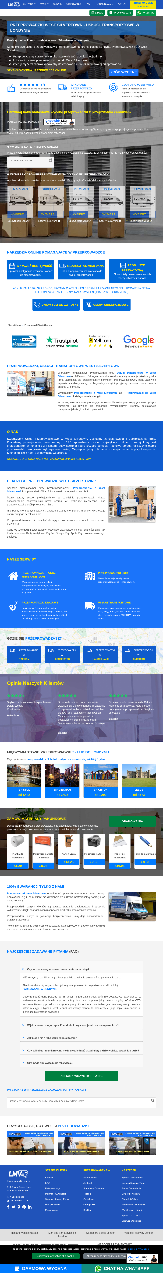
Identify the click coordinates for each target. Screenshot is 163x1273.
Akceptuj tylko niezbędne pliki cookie (107, 1256)
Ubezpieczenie (52, 1204)
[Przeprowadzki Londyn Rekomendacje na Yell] (100, 341)
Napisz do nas (16, 1196)
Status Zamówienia (131, 1188)
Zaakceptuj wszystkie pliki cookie (55, 1256)
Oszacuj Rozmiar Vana (133, 1183)
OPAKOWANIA (132, 821)
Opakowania (73, 3)
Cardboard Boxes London (100, 1232)
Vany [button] (43, 3)
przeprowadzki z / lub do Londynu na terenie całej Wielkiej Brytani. (66, 759)
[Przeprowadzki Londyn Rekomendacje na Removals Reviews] (24, 341)
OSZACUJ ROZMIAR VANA (82, 270)
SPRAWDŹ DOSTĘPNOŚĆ (30, 270)
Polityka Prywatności (55, 1193)
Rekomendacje (104, 3)
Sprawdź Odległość (131, 1221)
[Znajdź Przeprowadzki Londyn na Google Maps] (19, 1207)
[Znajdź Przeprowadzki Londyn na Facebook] (8, 1207)
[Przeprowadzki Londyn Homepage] (14, 4)
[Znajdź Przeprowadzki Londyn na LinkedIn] (30, 1207)
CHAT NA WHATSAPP (127, 1268)
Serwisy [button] (28, 3)
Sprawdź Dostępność (132, 1177)
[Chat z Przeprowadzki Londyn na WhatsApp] (99, 1268)
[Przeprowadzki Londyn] (18, 1173)
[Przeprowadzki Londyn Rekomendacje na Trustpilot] (62, 341)
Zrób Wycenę (123, 72)
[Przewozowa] (81, 1142)
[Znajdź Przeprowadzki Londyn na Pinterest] (24, 1207)
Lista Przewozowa (131, 1193)
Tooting (87, 1193)
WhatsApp (148, 12)
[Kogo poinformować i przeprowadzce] (30, 1142)
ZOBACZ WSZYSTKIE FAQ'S (81, 1076)
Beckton (87, 1210)
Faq (88, 3)
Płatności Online (130, 1199)
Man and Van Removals (24, 1232)
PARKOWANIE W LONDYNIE (39, 989)
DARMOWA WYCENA (44, 1268)
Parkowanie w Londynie (133, 1204)
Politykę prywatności (138, 1249)
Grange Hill (89, 1204)
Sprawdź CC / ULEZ (132, 1215)
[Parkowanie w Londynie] (132, 1142)
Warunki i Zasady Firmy (57, 1199)
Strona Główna (14, 325)
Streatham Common (93, 1188)
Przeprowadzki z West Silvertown (95, 392)
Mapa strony (51, 1210)
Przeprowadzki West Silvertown (39, 325)
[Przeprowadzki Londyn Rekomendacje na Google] (138, 341)
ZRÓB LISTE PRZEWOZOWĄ (132, 271)
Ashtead (87, 1183)
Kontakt (123, 3)
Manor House (90, 1177)
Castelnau (88, 1199)
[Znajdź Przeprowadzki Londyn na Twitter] (13, 1207)
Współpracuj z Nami (132, 1210)
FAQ (47, 1183)
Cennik (57, 3)
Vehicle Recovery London (138, 1232)
